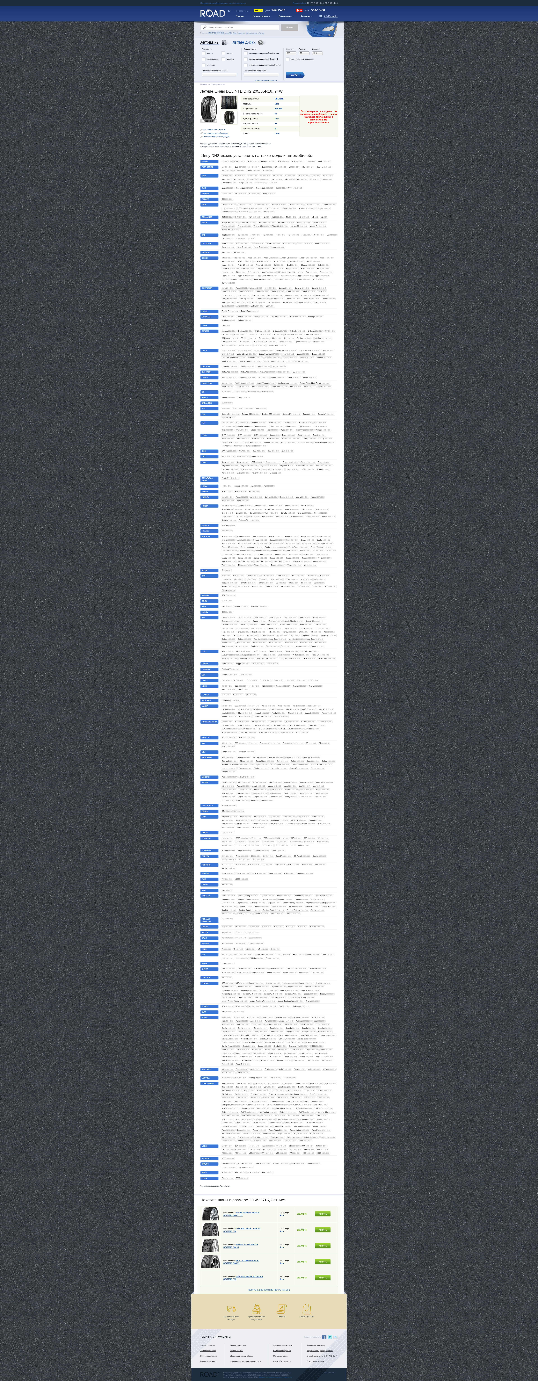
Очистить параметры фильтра (269, 47)
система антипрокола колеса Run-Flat (265, 65)
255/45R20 (212, 33)
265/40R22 (220, 33)
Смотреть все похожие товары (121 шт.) (269, 1290)
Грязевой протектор (208, 1361)
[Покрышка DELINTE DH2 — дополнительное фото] (229, 102)
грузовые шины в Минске (255, 33)
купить (323, 1214)
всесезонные (212, 59)
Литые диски (244, 42)
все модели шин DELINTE (214, 130)
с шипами (211, 65)
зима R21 (228, 33)
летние (229, 53)
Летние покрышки (207, 1345)
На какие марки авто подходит (216, 137)
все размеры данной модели (215, 133)
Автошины (209, 42)
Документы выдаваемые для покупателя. (275, 1377)
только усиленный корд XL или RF (263, 59)
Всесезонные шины (208, 1356)
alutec (235, 33)
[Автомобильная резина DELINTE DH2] (229, 117)
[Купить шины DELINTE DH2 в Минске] (208, 122)
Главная (203, 84)
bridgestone (241, 33)
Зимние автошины (208, 1351)
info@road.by (331, 16)
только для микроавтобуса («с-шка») (264, 53)
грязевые (230, 59)
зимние (210, 53)
